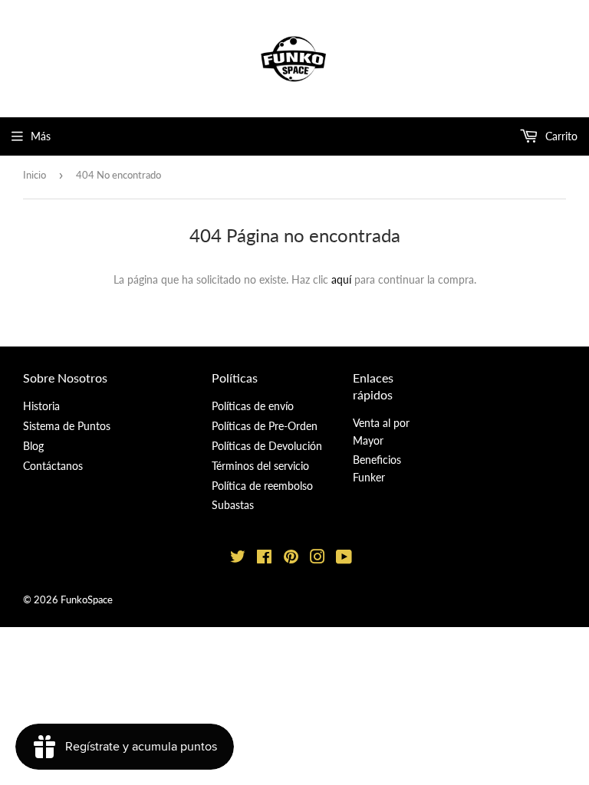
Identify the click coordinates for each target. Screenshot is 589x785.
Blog (33, 445)
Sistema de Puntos (66, 425)
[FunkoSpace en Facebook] (264, 558)
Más (41, 136)
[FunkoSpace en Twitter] (237, 558)
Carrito (559, 136)
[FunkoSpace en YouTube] (344, 558)
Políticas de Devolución (267, 445)
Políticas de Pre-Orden (265, 425)
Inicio (34, 175)
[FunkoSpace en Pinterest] (291, 558)
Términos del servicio (260, 465)
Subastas (233, 504)
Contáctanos (53, 465)
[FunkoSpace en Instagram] (317, 558)
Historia (41, 405)
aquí (341, 279)
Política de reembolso (262, 485)
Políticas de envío (253, 405)
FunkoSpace (87, 599)
